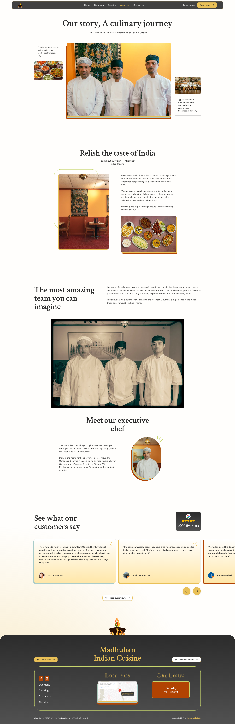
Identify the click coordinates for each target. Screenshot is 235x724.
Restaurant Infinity (194, 718)
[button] (186, 591)
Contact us (138, 5)
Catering (112, 5)
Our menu (99, 5)
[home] (34, 5)
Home (87, 5)
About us (124, 5)
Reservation (189, 5)
